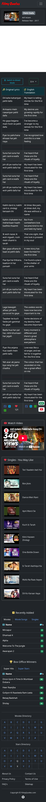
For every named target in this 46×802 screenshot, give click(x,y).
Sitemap (29, 784)
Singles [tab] (35, 619)
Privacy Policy (8, 778)
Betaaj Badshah (10, 698)
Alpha (5, 640)
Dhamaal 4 (8, 635)
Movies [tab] (7, 619)
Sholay (6, 703)
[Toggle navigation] (40, 3)
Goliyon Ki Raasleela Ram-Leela (17, 692)
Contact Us (30, 773)
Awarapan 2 (8, 651)
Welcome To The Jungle (14, 645)
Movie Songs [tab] (21, 619)
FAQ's (5, 784)
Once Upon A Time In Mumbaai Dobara (18, 681)
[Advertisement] (23, 49)
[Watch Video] (41, 409)
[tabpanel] (23, 638)
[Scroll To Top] (23, 797)
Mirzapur (7, 630)
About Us (6, 773)
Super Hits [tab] (9, 668)
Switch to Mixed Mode (13, 81)
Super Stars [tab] (23, 668)
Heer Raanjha (9, 687)
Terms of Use (31, 778)
